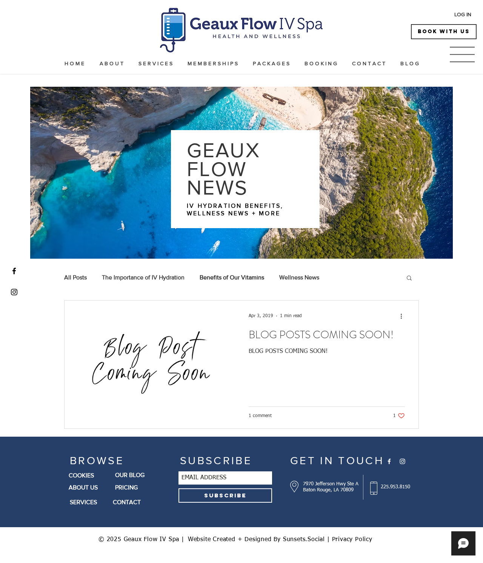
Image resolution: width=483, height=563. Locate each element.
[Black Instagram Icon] (14, 292)
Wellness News (299, 277)
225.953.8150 (395, 487)
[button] (462, 54)
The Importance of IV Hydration (143, 277)
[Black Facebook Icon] (14, 271)
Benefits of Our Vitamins (232, 277)
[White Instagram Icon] (402, 461)
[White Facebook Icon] (389, 461)
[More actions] (403, 316)
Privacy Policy (352, 540)
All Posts (75, 277)
